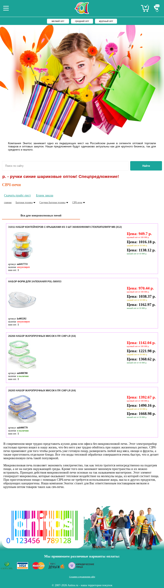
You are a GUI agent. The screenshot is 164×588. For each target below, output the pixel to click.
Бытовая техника (24, 202)
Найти (146, 165)
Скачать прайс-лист (17, 195)
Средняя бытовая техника (52, 202)
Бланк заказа (44, 195)
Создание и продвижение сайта (82, 577)
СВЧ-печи (77, 202)
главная (8, 202)
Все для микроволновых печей (41, 215)
